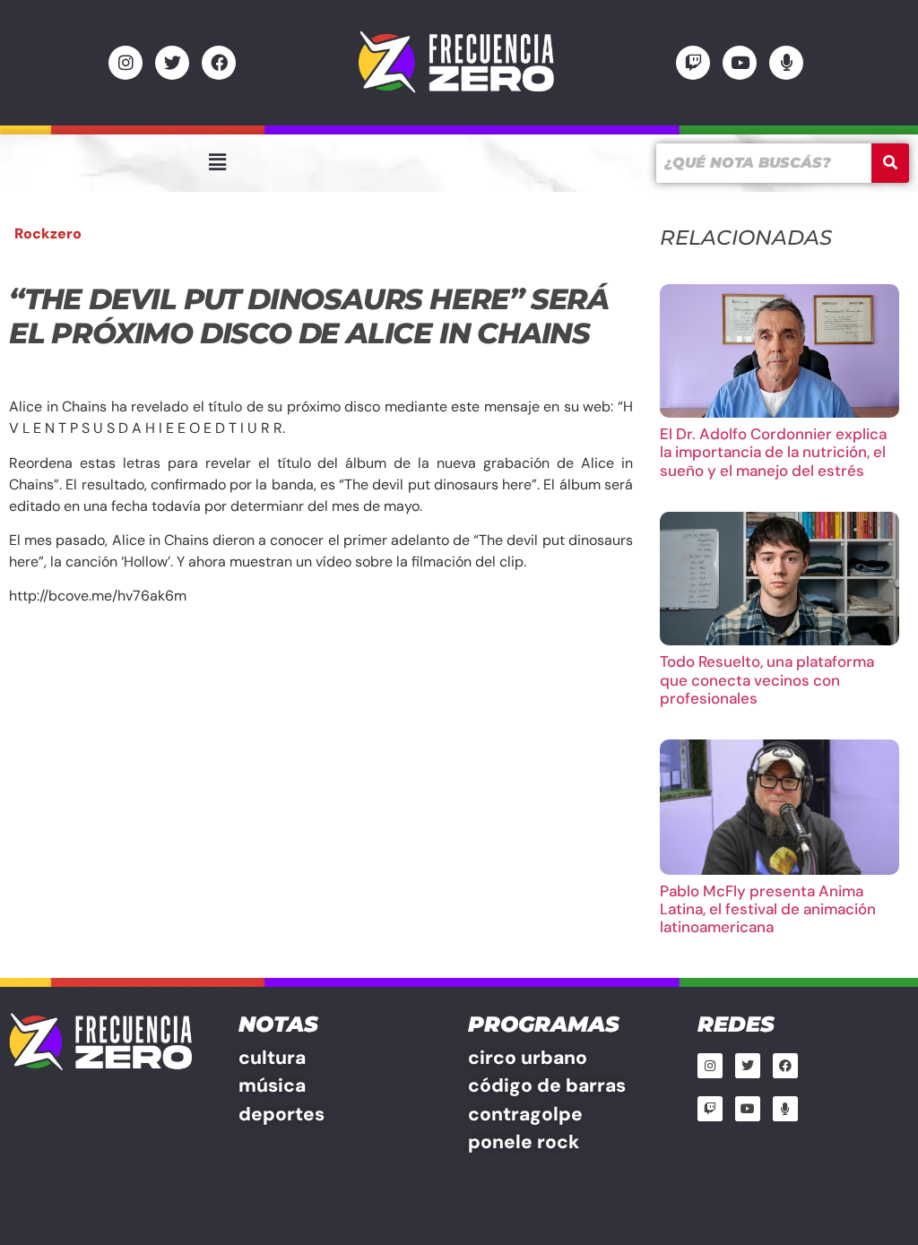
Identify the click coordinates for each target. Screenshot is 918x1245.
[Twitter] (172, 63)
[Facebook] (219, 63)
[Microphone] (786, 63)
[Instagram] (125, 63)
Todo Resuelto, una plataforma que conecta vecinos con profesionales (767, 680)
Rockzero (48, 233)
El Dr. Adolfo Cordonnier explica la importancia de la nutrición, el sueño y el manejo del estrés (773, 452)
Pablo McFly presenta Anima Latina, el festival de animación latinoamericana (768, 909)
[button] (217, 162)
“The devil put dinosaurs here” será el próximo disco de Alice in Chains (309, 315)
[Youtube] (740, 63)
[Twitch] (693, 63)
